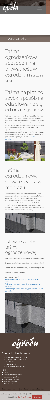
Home (6, 372)
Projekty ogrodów (10, 381)
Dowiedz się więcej (24, 397)
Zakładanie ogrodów (11, 377)
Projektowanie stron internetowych (13, 391)
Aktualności (8, 384)
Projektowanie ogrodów (13, 374)
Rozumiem (37, 397)
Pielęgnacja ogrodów (11, 379)
